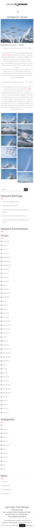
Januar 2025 (6, 277)
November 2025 (6, 261)
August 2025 (6, 269)
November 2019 (6, 388)
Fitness (4, 449)
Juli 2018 (5, 404)
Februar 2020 (6, 376)
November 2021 (6, 325)
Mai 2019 (5, 400)
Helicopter (5, 453)
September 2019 (7, 392)
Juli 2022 (5, 301)
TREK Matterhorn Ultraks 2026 (10, 205)
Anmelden (5, 481)
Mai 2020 (5, 369)
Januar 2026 (6, 253)
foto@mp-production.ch (18, 516)
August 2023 (6, 281)
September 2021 (7, 329)
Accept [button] (22, 525)
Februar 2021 (6, 345)
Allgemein (5, 429)
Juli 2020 (5, 365)
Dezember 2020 (6, 349)
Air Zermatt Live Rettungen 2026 (11, 201)
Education (5, 441)
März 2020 (5, 372)
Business (5, 437)
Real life (4, 461)
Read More (29, 525)
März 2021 (5, 341)
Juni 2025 (5, 273)
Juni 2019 (5, 396)
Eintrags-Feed (6, 485)
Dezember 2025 (6, 257)
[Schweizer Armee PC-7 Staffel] (9, 118)
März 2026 (5, 249)
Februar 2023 (6, 289)
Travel (4, 469)
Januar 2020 (6, 380)
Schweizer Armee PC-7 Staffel (12, 45)
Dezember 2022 (6, 293)
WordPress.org (6, 493)
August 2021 (6, 333)
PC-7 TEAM (8, 55)
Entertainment (6, 445)
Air (3, 425)
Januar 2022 (6, 317)
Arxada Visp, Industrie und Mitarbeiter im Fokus (14, 216)
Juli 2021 (5, 337)
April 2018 (5, 408)
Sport (4, 465)
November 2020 (6, 353)
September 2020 (7, 357)
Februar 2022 (6, 313)
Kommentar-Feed (7, 489)
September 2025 (7, 265)
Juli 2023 (5, 285)
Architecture (5, 433)
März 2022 (5, 309)
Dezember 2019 (6, 384)
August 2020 (6, 361)
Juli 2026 (5, 245)
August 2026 (6, 241)
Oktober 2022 (6, 297)
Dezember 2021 (6, 321)
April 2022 (5, 305)
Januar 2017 (6, 412)
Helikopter (5, 457)
